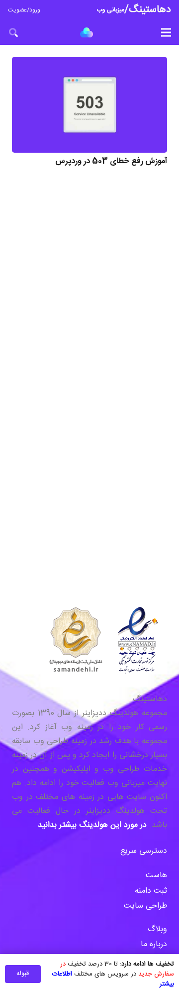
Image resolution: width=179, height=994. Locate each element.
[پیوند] (86, 32)
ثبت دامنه (151, 891)
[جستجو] (13, 32)
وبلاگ (156, 929)
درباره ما (154, 944)
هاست (156, 875)
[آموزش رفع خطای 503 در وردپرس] (89, 105)
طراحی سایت (145, 906)
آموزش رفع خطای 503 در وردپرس (111, 161)
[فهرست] (166, 32)
